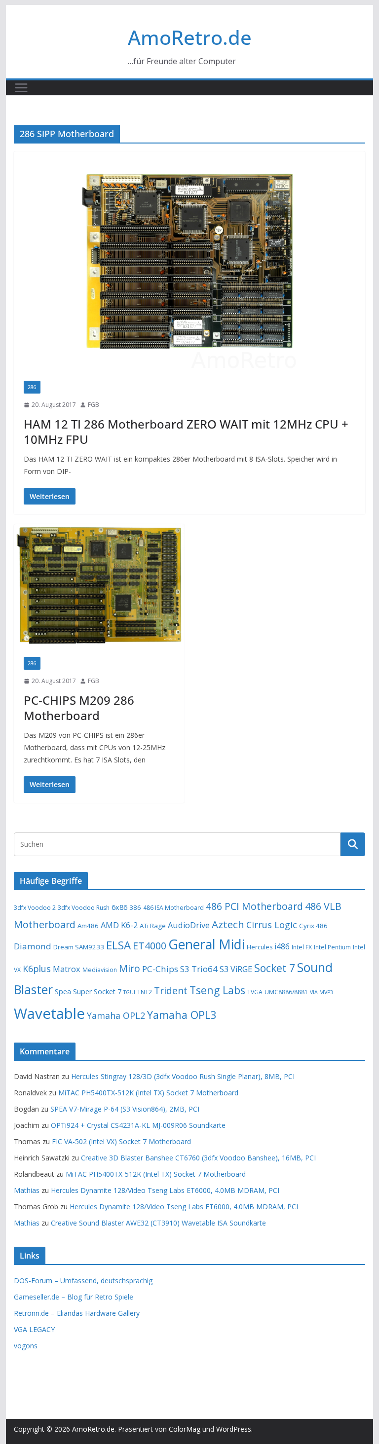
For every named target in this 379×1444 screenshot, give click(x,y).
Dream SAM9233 (78, 946)
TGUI (129, 992)
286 (32, 387)
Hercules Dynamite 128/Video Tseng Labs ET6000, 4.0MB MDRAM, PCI (165, 1190)
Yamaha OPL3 (181, 1015)
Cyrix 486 (313, 925)
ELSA (118, 945)
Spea (63, 991)
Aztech (228, 924)
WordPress (233, 1429)
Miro (129, 968)
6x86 (119, 907)
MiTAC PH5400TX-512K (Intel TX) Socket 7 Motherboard (148, 1092)
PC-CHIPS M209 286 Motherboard (79, 707)
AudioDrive (189, 925)
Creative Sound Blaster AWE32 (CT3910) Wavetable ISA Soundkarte (158, 1222)
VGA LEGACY (34, 1329)
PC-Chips (160, 969)
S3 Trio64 (199, 969)
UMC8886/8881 (286, 992)
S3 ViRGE (236, 969)
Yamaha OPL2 (116, 1015)
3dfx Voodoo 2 (35, 907)
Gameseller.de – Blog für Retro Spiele (73, 1296)
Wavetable (49, 1013)
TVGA (255, 992)
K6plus (37, 969)
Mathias (26, 1190)
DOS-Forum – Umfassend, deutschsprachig (83, 1280)
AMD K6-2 (119, 925)
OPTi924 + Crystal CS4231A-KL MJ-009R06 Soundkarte (138, 1125)
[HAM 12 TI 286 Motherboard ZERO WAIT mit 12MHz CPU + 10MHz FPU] (190, 261)
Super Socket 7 (97, 991)
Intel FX (302, 947)
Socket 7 (274, 968)
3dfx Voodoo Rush (84, 907)
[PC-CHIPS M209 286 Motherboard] (99, 585)
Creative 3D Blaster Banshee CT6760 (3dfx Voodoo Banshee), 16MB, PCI (198, 1157)
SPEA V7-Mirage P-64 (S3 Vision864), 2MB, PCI (124, 1109)
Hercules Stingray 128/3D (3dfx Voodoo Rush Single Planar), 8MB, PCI (183, 1076)
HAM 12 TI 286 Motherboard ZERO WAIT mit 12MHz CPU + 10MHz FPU (186, 431)
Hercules (259, 947)
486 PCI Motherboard (254, 906)
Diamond (32, 946)
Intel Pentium (332, 947)
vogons (26, 1345)
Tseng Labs (217, 990)
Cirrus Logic (271, 925)
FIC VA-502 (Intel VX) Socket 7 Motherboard (121, 1141)
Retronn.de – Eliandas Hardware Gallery (77, 1313)
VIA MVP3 (321, 992)
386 (135, 907)
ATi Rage (153, 925)
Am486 (88, 925)
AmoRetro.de (190, 37)
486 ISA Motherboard (173, 907)
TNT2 (144, 992)
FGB (93, 404)
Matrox (66, 969)
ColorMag (184, 1429)
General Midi (206, 944)
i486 (282, 946)
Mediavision (99, 970)
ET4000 (149, 945)
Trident (171, 990)
